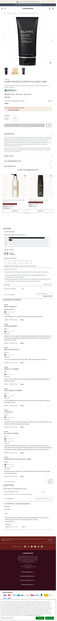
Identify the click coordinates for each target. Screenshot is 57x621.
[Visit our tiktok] (38, 546)
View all (50, 101)
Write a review (19, 94)
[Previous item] (4, 194)
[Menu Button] (2, 8)
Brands (9, 13)
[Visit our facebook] (25, 546)
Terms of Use (38, 615)
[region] (28, 610)
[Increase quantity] (16, 118)
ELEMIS (14, 13)
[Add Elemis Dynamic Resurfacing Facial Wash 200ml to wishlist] (25, 176)
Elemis (6, 79)
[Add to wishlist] (49, 125)
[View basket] (53, 8)
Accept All (40, 618)
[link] (49, 8)
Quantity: (7, 115)
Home (4, 13)
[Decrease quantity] (6, 118)
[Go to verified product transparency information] (10, 90)
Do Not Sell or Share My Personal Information (28, 567)
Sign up (50, 539)
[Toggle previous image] (4, 40)
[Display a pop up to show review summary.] (14, 206)
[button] (28, 90)
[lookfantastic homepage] (28, 8)
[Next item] (52, 194)
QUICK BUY (15, 210)
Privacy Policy (30, 615)
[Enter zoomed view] (50, 62)
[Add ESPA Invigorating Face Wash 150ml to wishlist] (50, 176)
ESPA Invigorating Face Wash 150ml (38, 200)
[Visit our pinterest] (41, 546)
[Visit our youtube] (35, 546)
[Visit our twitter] (28, 546)
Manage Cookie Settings (7, 618)
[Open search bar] (5, 8)
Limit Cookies (50, 618)
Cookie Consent (28, 565)
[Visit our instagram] (31, 546)
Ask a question (27, 94)
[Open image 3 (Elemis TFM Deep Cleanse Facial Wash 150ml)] (23, 71)
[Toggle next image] (52, 40)
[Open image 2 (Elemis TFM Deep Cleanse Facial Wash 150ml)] (14, 71)
